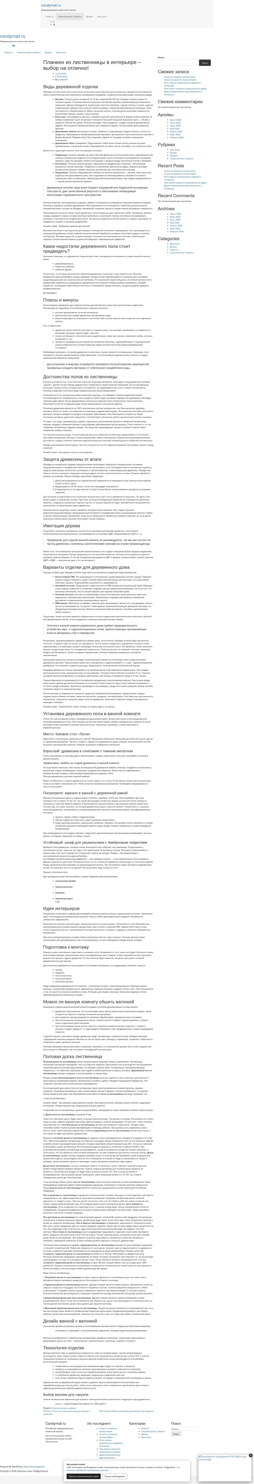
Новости (50, 16)
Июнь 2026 (175, 125)
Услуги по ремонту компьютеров (179, 76)
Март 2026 (175, 134)
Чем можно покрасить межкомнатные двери (185, 88)
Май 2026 (174, 128)
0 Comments (61, 76)
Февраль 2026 (177, 137)
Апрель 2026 (176, 131)
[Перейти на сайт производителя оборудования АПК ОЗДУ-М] (225, 1468)
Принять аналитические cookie (83, 1476)
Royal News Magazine (34, 1466)
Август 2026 (175, 119)
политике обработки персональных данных (87, 1470)
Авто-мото (102, 16)
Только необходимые (114, 1476)
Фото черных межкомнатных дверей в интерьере (111, 1443)
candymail (63, 79)
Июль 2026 (175, 122)
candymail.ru (51, 4)
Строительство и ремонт (70, 16)
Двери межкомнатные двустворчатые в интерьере (109, 1457)
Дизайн (89, 16)
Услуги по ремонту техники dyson (180, 79)
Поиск (161, 57)
